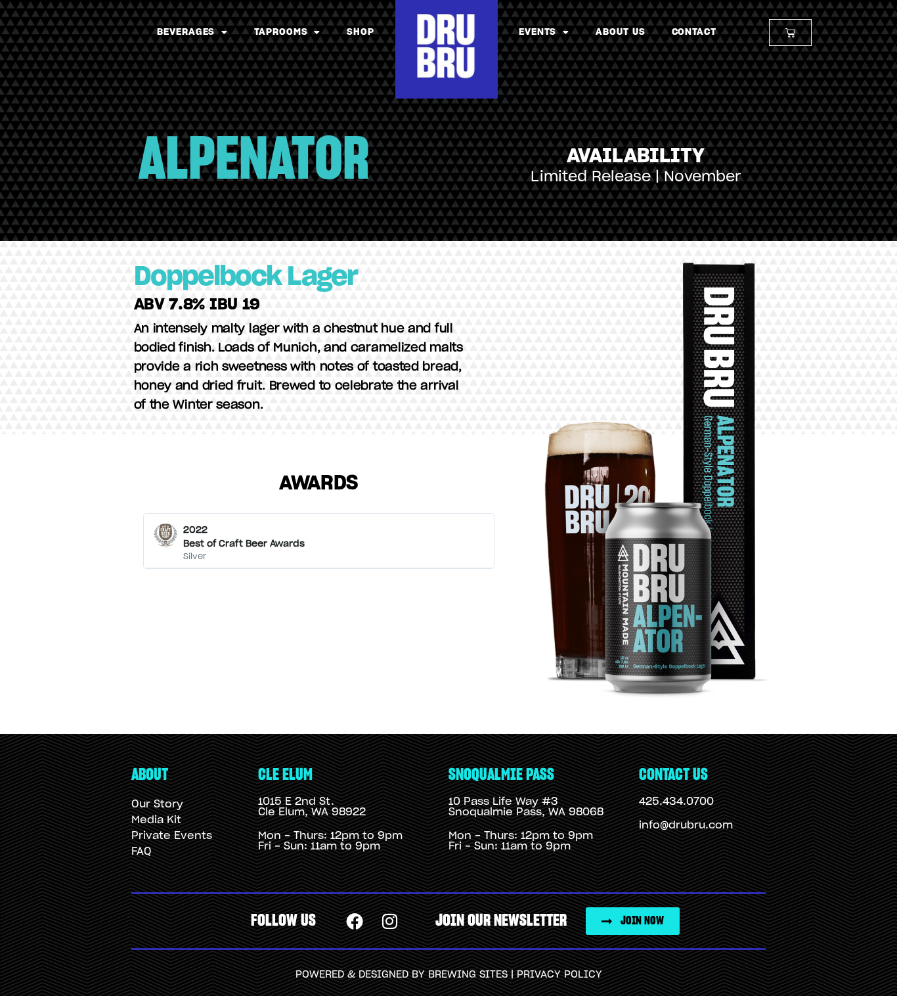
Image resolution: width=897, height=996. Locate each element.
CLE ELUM (285, 775)
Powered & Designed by (361, 975)
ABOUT (149, 775)
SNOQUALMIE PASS (501, 775)
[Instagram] (390, 921)
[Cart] (790, 32)
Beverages (186, 32)
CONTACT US (673, 775)
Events (537, 32)
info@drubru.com (686, 825)
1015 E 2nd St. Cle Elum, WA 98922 (312, 806)
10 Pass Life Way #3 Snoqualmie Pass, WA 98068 (525, 806)
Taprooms (280, 32)
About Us (620, 32)
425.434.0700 (676, 801)
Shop (360, 32)
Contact (694, 32)
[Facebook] (355, 921)
